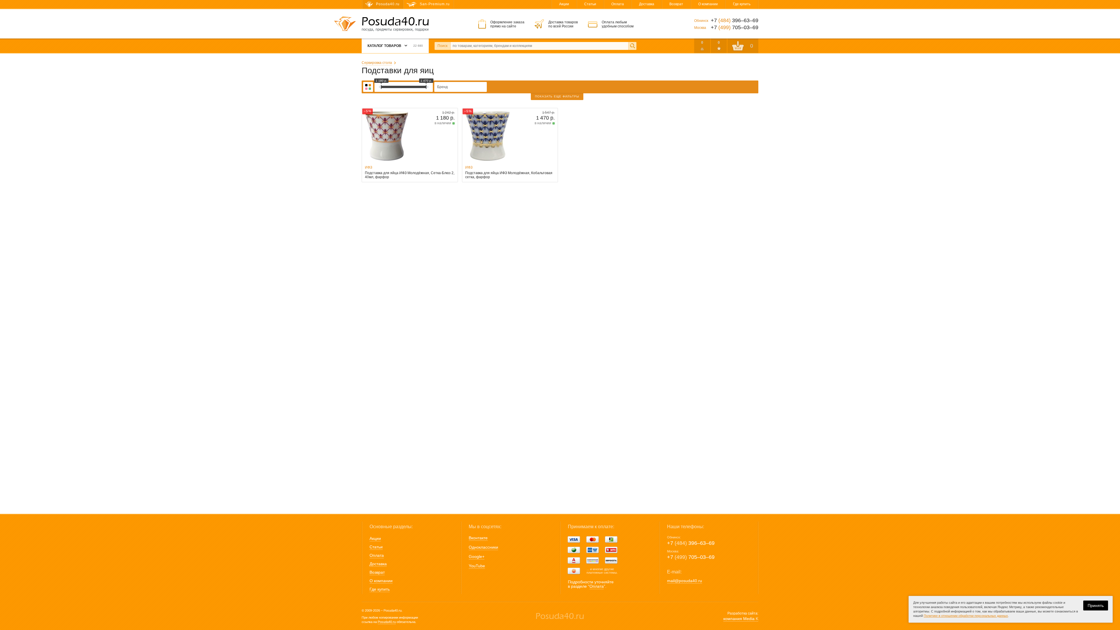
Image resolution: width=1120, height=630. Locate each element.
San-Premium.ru (435, 4)
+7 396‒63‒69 (691, 543)
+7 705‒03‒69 (691, 557)
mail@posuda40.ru (684, 580)
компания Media (740, 618)
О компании (708, 4)
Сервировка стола (377, 63)
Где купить (741, 4)
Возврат (676, 4)
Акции (564, 4)
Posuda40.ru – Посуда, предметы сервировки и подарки (395, 24)
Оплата (617, 4)
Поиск (442, 46)
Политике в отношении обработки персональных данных (966, 615)
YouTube (477, 566)
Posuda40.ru (387, 622)
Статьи (590, 4)
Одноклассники (483, 547)
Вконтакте (478, 538)
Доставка (646, 4)
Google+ (476, 556)
